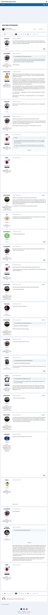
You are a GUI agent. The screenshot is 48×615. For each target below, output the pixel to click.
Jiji (6, 214)
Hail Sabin (6, 304)
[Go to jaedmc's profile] (7, 379)
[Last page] (30, 34)
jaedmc (7, 375)
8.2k (7, 490)
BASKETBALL (13, 29)
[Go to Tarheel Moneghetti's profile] (7, 532)
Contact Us (24, 611)
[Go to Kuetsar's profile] (7, 361)
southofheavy (6, 231)
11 (23, 34)
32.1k (7, 205)
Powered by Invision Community (24, 613)
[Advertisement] (14, 15)
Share (35, 29)
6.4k (7, 314)
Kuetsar (7, 357)
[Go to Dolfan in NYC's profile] (7, 75)
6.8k (7, 444)
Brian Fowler (9, 28)
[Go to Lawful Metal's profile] (7, 57)
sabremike (6, 434)
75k (7, 146)
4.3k (7, 48)
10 (21, 34)
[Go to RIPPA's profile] (7, 139)
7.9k (7, 387)
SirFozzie (6, 38)
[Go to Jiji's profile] (7, 218)
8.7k (7, 367)
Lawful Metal (6, 53)
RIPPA (6, 134)
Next (28, 34)
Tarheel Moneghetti (7, 528)
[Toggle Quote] (14, 56)
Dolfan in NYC (6, 71)
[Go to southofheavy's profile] (7, 235)
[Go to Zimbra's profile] (7, 484)
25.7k (7, 83)
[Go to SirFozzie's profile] (7, 42)
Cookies (29, 611)
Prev (5, 34)
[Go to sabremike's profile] (7, 438)
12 (25, 34)
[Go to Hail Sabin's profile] (7, 308)
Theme (18, 611)
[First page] (2, 34)
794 (7, 241)
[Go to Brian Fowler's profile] (3, 29)
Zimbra (7, 480)
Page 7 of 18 (35, 34)
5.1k (7, 63)
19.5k (7, 224)
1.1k (7, 538)
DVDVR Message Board (8, 1)
